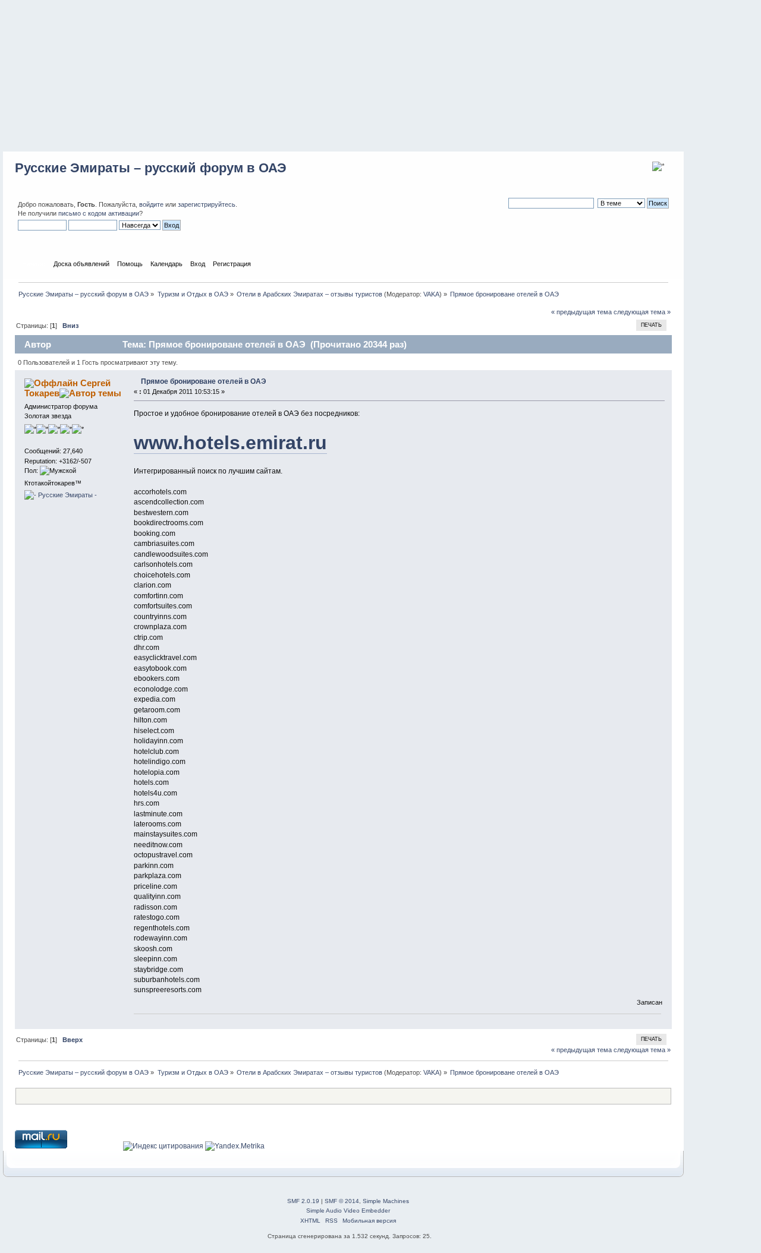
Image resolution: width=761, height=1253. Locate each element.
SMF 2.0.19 (303, 1201)
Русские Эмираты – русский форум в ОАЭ (151, 167)
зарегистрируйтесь (206, 204)
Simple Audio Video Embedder (348, 1210)
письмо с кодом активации (98, 213)
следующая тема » (642, 311)
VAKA (431, 294)
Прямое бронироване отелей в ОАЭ (203, 381)
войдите (151, 204)
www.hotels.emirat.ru (230, 442)
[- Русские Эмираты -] (60, 494)
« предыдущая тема (581, 311)
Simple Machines (386, 1201)
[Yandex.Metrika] (235, 1146)
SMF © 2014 (342, 1201)
